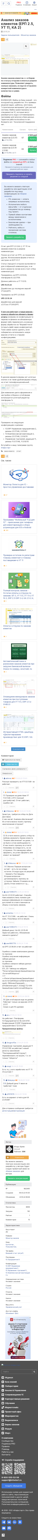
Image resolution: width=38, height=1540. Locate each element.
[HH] (14, 1522)
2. (3, 811)
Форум (8, 1429)
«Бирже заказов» (13, 1171)
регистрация (7, 1111)
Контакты (6, 1454)
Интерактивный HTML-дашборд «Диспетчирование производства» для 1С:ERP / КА (18, 734)
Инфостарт (6, 448)
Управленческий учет (14, 1307)
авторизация (19, 1111)
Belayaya (11, 1080)
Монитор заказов (12, 1238)
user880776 (11, 943)
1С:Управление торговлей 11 (16, 1270)
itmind (9, 792)
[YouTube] (4, 1528)
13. (3, 1066)
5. (5, 863)
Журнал (9, 1377)
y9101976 (10, 1094)
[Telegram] (4, 1522)
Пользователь (11, 1247)
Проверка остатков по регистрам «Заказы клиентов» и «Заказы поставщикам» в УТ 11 (18, 557)
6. (3, 892)
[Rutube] (9, 1528)
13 (4, 1083)
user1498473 (11, 892)
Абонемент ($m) (12, 1313)
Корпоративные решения (17, 1399)
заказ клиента (9, 451)
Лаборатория (11, 1386)
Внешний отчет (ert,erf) (15, 1253)
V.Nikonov (10, 811)
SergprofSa (11, 1043)
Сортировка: (14, 769)
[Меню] (3, 3)
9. (3, 943)
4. (4, 832)
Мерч (7, 1433)
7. (2, 913)
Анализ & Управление (15, 1390)
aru (8, 1015)
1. (2, 778)
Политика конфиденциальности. (15, 1504)
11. (4, 996)
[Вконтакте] (9, 1522)
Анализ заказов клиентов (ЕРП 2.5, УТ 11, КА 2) (17, 23)
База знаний (11, 1382)
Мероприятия (11, 1416)
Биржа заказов (12, 1424)
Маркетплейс (11, 1407)
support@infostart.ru (12, 1480)
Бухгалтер (10, 1245)
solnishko (9, 913)
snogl (9, 1066)
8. (3, 927)
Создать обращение (13, 1486)
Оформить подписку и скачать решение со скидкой (19, 175)
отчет (19, 451)
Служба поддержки (14, 1460)
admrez (9, 778)
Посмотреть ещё (18, 749)
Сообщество (7, 1441)
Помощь (5, 1449)
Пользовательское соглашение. (15, 1502)
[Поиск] (9, 3)
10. (3, 1015)
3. (4, 792)
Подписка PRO (8, 1444)
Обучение (10, 1403)
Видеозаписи (11, 1420)
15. (4, 1080)
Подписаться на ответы (12, 760)
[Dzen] (20, 1522)
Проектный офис (13, 1412)
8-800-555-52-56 (10, 1477)
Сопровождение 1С (14, 1395)
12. (3, 1043)
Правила (6, 1446)
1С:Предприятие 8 (13, 1260)
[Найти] (34, 1372)
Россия (8, 1288)
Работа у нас (8, 1452)
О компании (7, 1438)
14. (3, 1094)
